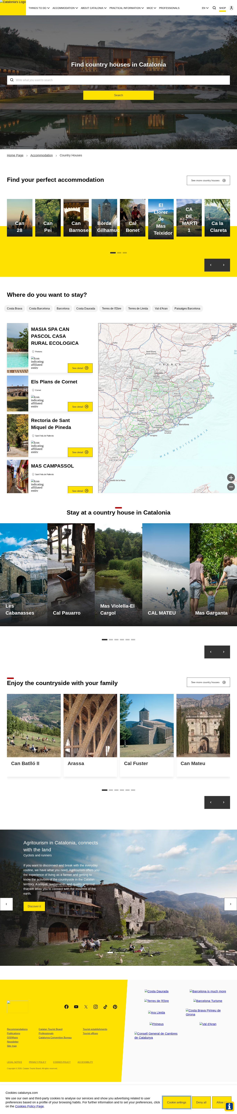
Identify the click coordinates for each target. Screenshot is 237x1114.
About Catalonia (92, 8)
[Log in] (231, 8)
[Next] (223, 265)
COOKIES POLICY (62, 1062)
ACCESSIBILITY (85, 1062)
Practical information (125, 8)
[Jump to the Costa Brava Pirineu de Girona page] (208, 1013)
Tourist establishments (95, 1029)
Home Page (15, 155)
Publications (13, 1033)
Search (118, 95)
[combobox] (118, 80)
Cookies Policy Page (29, 1106)
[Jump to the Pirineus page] (157, 1024)
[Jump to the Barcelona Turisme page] (207, 1001)
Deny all (201, 1102)
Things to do (37, 8)
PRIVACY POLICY (37, 1062)
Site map (12, 1045)
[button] (50, 348)
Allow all (222, 1102)
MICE (150, 8)
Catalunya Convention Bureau (55, 1037)
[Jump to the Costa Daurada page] (156, 991)
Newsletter (13, 1041)
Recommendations (17, 1029)
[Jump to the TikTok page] (105, 1007)
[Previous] (210, 265)
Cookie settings (176, 1102)
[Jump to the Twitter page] (86, 1007)
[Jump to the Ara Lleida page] (156, 1013)
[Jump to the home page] (13, 7)
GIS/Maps (12, 1037)
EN (203, 8)
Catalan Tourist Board (50, 1029)
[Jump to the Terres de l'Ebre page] (156, 1001)
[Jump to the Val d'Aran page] (208, 1024)
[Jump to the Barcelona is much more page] (208, 991)
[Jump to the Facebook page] (66, 1007)
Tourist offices (90, 1033)
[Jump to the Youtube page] (76, 1007)
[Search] (214, 8)
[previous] (6, 904)
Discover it (34, 906)
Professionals (169, 8)
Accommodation (64, 8)
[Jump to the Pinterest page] (115, 1007)
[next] (230, 904)
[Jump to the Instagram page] (96, 1007)
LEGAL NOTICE (14, 1062)
